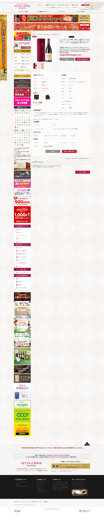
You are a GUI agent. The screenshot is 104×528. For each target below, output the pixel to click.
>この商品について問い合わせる (71, 158)
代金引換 (18, 484)
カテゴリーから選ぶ (23, 11)
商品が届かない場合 (41, 490)
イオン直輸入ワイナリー (42, 11)
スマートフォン (53, 508)
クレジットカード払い (20, 482)
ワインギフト (61, 11)
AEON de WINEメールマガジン (78, 484)
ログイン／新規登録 (51, 7)
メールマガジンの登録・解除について (80, 488)
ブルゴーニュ (47, 34)
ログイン (46, 166)
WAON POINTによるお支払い (22, 486)
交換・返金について (41, 484)
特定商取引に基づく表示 (36, 501)
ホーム (34, 34)
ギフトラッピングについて (42, 492)
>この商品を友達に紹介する (84, 158)
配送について (40, 486)
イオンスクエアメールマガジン (78, 486)
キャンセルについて (41, 482)
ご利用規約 (45, 501)
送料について (40, 488)
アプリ (67, 7)
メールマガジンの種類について (78, 482)
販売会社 (16, 501)
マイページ (60, 7)
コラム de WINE (81, 11)
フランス (40, 34)
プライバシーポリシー (24, 501)
